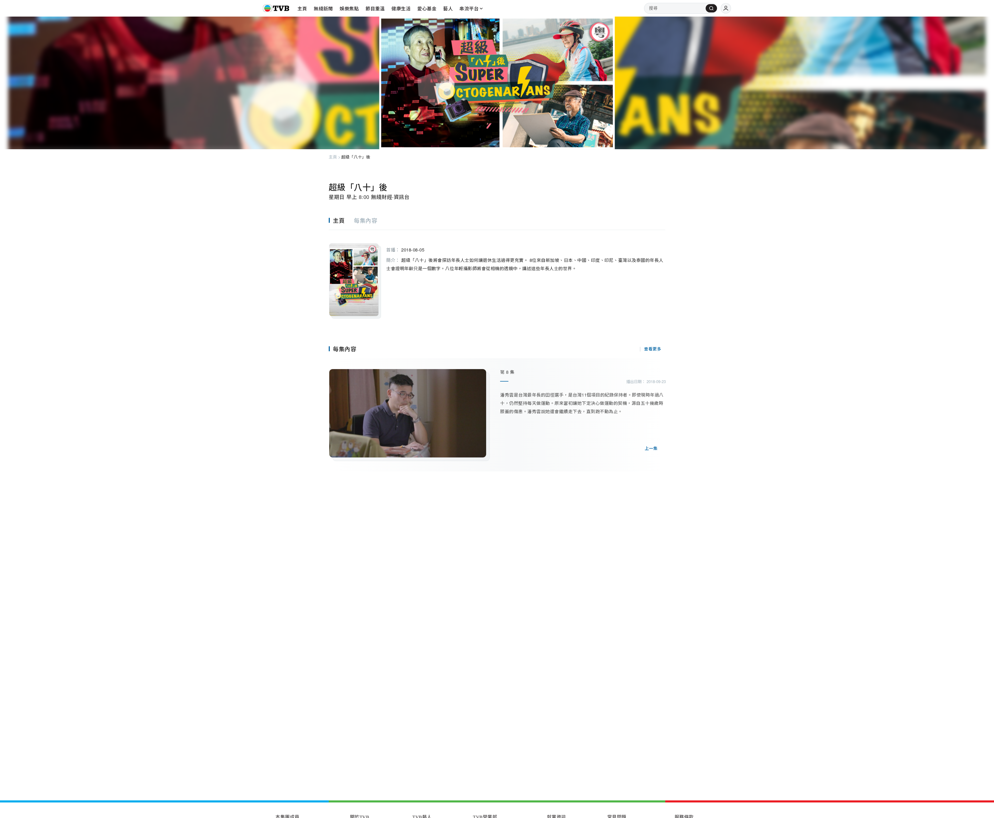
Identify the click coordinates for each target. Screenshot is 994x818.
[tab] (341, 220)
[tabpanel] (497, 274)
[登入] (726, 8)
